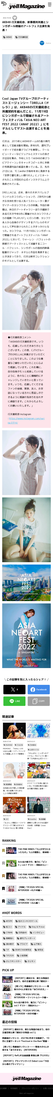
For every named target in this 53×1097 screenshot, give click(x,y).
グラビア (24, 944)
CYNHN (9, 932)
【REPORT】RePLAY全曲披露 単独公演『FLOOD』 (26, 1055)
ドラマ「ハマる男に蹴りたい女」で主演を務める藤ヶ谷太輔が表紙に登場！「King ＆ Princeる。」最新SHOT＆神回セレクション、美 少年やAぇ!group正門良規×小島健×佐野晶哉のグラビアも (38, 786)
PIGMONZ (9, 745)
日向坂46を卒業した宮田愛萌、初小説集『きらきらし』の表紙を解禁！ (13, 791)
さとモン (31, 961)
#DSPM (9, 921)
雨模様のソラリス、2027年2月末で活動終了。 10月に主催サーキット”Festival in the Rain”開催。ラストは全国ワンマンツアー (25, 1040)
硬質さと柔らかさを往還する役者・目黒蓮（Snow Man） (37, 825)
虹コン (9, 926)
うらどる (20, 745)
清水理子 (10, 944)
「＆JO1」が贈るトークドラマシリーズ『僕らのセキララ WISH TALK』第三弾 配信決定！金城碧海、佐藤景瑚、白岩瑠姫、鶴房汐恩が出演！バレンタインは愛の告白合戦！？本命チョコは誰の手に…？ (14, 825)
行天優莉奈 (23, 37)
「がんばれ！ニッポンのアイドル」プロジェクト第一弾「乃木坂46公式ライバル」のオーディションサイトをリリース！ (37, 756)
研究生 (40, 949)
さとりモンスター (13, 961)
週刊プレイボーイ (27, 938)
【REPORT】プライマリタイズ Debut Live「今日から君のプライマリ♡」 (25, 1062)
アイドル (22, 926)
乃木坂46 (33, 745)
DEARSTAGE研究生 (23, 949)
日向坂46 (19, 784)
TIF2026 (10, 955)
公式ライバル (34, 750)
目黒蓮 (43, 819)
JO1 (7, 819)
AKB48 (9, 37)
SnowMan (33, 819)
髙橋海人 (10, 938)
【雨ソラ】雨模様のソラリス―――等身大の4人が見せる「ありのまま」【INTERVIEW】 (25, 1048)
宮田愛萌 (8, 784)
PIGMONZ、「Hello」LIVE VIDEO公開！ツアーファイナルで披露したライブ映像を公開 (14, 751)
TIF (7, 949)
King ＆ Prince (38, 926)
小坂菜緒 (24, 955)
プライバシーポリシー (30, 1088)
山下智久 (37, 944)
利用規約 (14, 1088)
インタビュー (38, 932)
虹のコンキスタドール (28, 921)
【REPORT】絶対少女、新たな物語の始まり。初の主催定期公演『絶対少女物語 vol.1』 (26, 1031)
